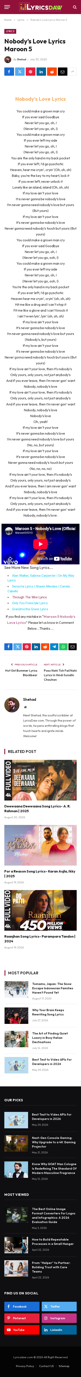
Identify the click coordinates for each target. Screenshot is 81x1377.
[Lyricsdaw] (40, 7)
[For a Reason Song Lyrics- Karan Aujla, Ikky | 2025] (40, 845)
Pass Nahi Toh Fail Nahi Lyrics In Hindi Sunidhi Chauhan (60, 675)
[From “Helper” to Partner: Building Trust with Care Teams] (16, 1268)
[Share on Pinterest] (30, 71)
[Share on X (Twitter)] (20, 71)
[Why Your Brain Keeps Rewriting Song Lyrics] (16, 1015)
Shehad (21, 59)
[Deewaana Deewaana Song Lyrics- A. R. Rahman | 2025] (40, 780)
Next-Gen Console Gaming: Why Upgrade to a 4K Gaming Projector (54, 1142)
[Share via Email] (63, 71)
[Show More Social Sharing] (72, 71)
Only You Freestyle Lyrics (30, 603)
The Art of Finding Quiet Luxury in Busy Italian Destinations (50, 1037)
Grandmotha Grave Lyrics (30, 609)
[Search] (74, 7)
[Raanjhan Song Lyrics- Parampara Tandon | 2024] (40, 910)
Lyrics (10, 31)
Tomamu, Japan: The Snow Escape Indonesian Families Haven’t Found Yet (52, 988)
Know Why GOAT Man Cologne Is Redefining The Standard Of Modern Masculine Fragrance (54, 1168)
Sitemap (64, 1366)
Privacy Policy (25, 1366)
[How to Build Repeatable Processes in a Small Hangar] (16, 1245)
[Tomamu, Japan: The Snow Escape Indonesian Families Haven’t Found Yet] (16, 989)
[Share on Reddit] (52, 71)
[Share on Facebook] (9, 71)
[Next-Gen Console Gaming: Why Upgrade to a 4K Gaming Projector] (16, 1143)
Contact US (46, 1366)
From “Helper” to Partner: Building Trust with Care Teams (51, 1267)
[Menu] (7, 7)
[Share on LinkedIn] (41, 71)
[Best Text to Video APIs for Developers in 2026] (16, 1065)
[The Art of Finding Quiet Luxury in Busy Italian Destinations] (16, 1039)
